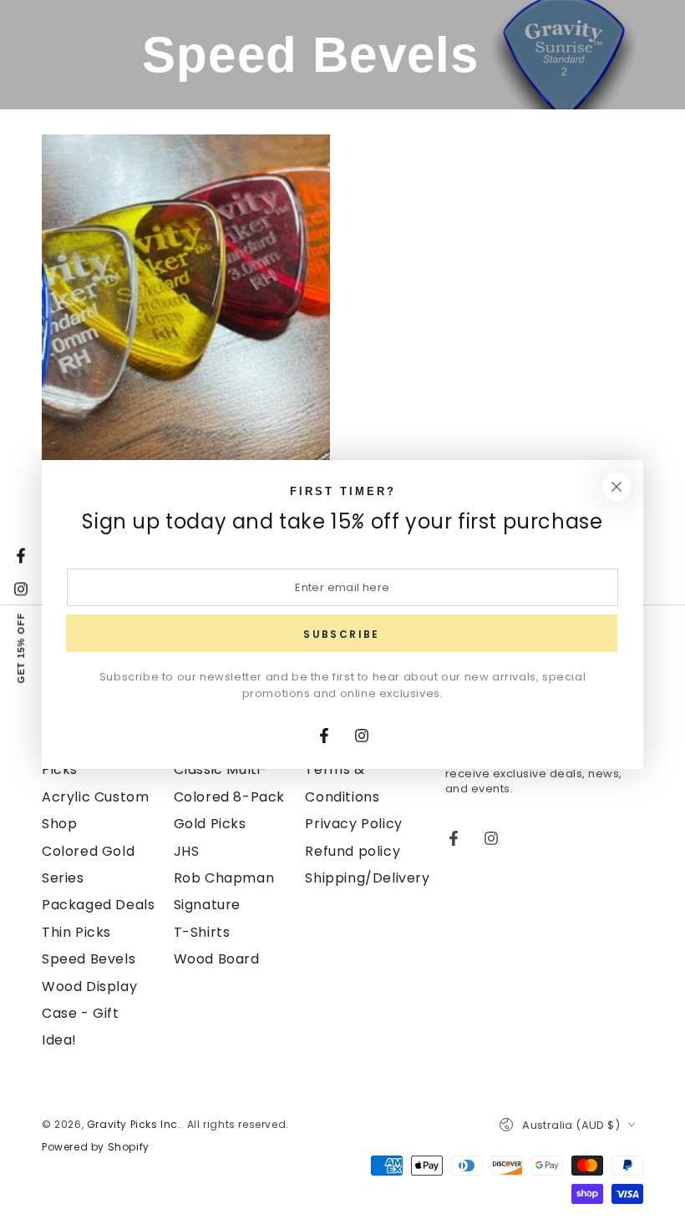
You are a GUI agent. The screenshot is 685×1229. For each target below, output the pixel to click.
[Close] (616, 486)
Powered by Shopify (96, 1147)
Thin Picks (76, 932)
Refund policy (352, 851)
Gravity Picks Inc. (134, 1124)
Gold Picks (210, 823)
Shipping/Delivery (367, 878)
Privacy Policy (353, 823)
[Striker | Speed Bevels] (186, 314)
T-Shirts (202, 932)
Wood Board (217, 959)
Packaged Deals (98, 904)
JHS (187, 851)
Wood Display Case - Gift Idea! (89, 1013)
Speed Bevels (88, 959)
